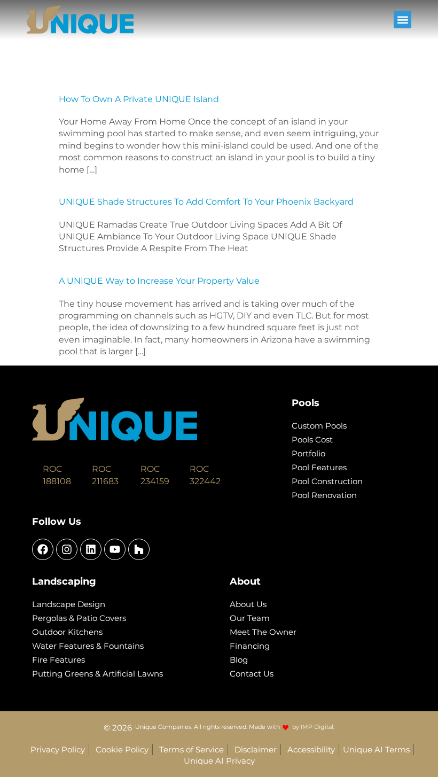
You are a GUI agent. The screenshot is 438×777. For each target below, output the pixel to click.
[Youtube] (115, 549)
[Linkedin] (90, 549)
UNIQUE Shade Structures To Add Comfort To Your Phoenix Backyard (206, 202)
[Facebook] (42, 549)
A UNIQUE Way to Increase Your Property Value (159, 281)
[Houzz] (139, 549)
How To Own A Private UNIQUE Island (139, 99)
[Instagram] (66, 549)
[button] (402, 19)
